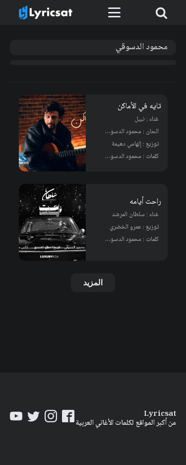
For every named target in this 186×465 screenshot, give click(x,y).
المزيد (93, 282)
